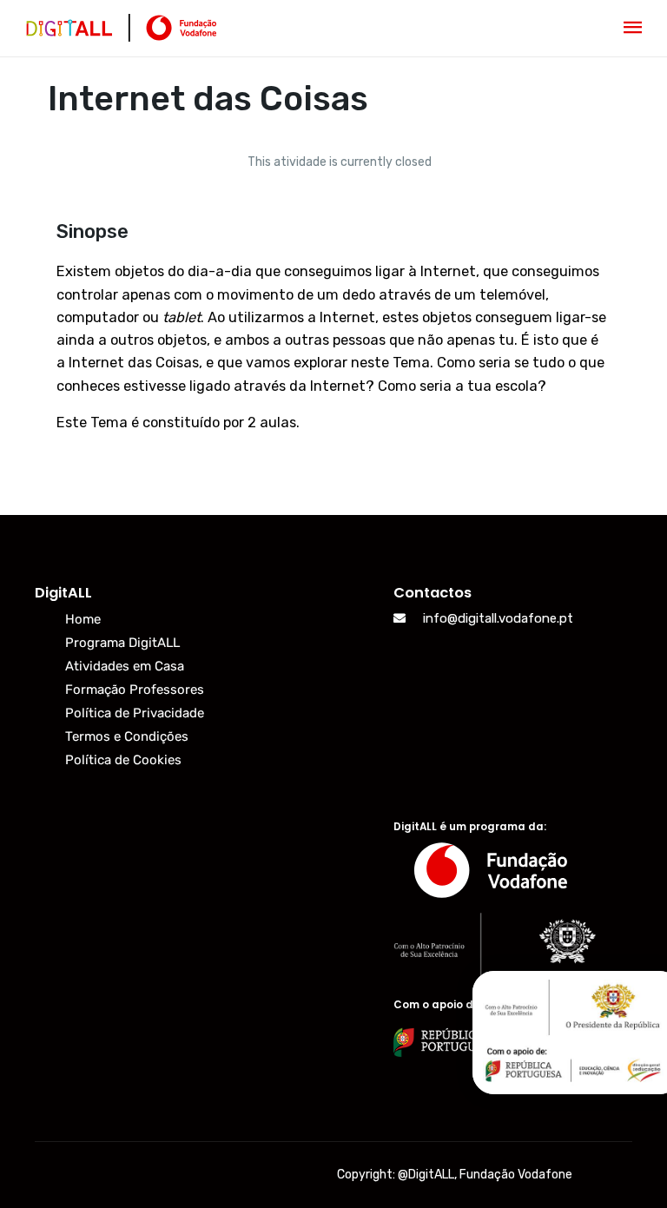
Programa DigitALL (122, 642)
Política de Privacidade (134, 713)
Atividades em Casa (124, 666)
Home (83, 619)
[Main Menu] (633, 28)
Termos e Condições (126, 736)
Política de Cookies (123, 760)
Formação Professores (134, 689)
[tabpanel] (333, 335)
